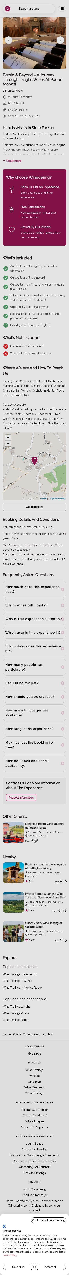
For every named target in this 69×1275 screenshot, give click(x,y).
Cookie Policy (9, 1255)
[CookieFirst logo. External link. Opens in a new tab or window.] (4, 1226)
